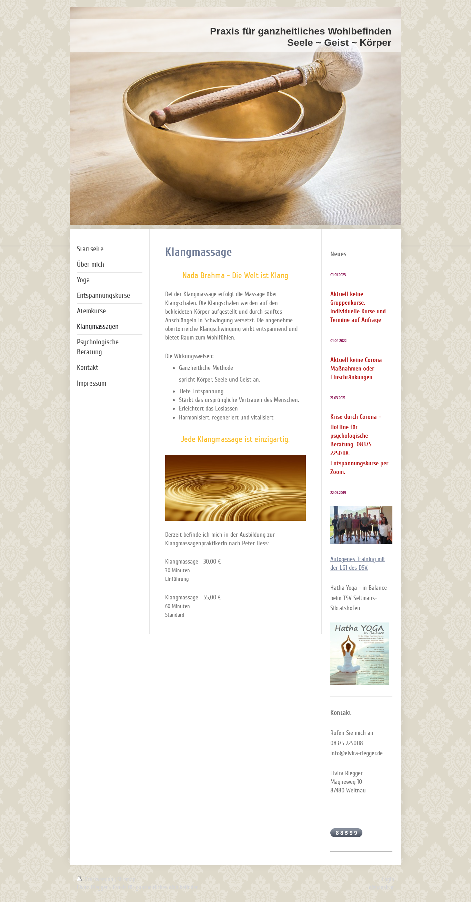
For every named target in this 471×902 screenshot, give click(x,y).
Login (388, 879)
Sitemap (126, 879)
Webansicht (381, 887)
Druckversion (98, 879)
